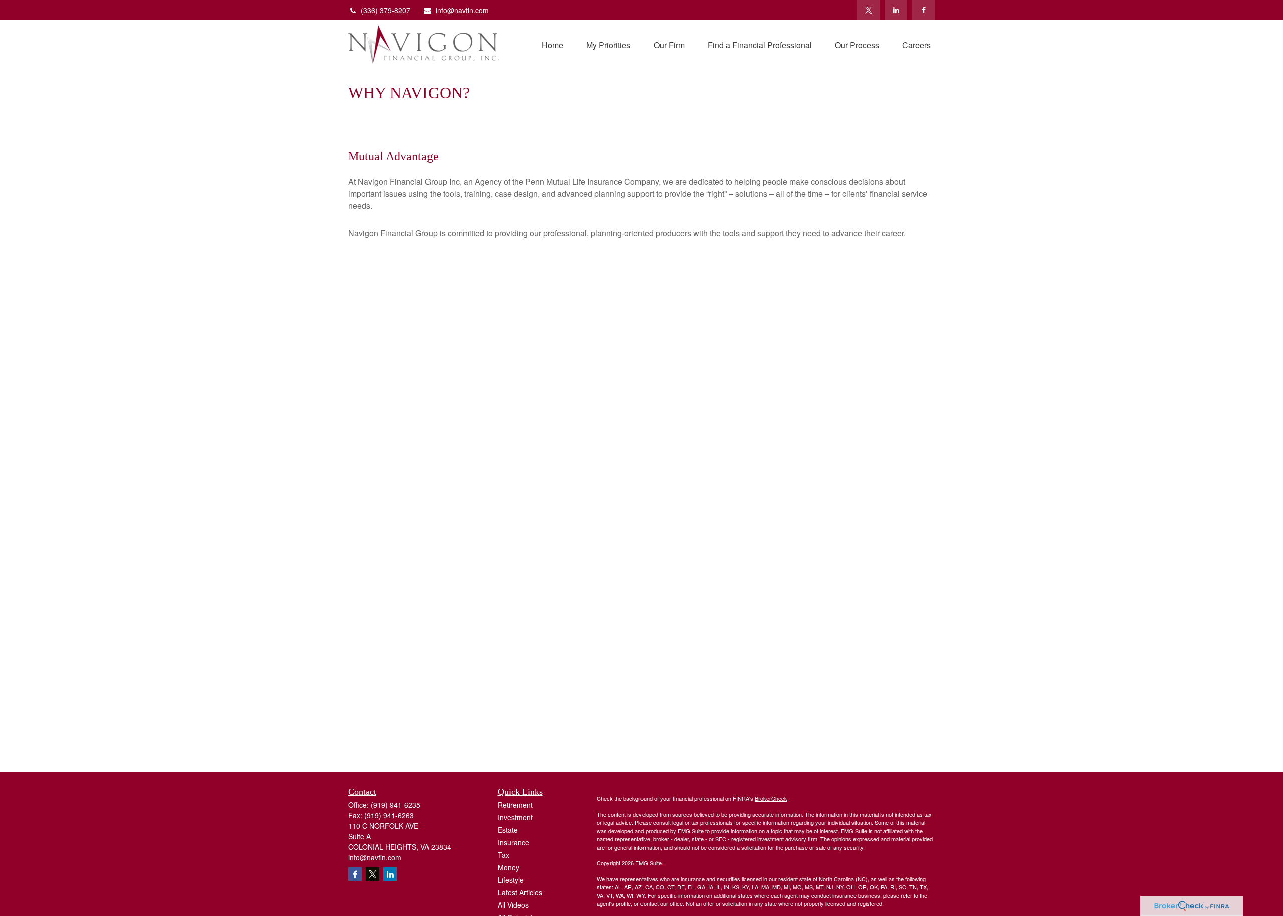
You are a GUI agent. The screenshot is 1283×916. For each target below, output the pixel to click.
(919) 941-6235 (395, 805)
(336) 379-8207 (385, 10)
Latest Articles (520, 892)
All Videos (513, 905)
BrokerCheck (771, 798)
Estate (508, 830)
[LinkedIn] (896, 10)
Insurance (513, 842)
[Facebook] (923, 10)
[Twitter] (868, 10)
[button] (552, 44)
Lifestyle (511, 880)
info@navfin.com (462, 10)
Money (508, 867)
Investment (515, 817)
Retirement (515, 805)
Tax (503, 855)
